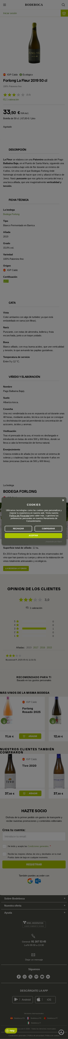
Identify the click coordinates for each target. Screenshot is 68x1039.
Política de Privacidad (19, 515)
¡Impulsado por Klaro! (53, 542)
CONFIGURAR (48, 529)
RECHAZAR (18, 529)
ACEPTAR (33, 535)
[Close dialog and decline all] (63, 500)
